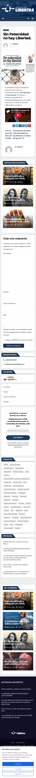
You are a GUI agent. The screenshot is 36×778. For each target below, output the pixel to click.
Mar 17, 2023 (10, 667)
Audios (24, 745)
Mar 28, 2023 (10, 647)
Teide (11, 524)
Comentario (7, 253)
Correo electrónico (9, 303)
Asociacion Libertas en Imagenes (12, 745)
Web (4, 315)
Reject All (18, 774)
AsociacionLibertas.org (12, 100)
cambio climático (18, 471)
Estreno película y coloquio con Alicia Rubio (15, 178)
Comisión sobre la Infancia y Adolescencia (16, 479)
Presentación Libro (25, 517)
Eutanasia (15, 496)
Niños (26, 510)
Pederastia (15, 517)
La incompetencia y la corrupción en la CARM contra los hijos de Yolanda (17, 222)
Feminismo (23, 496)
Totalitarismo (19, 524)
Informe (6, 507)
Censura (6, 475)
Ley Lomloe (26, 507)
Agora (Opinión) (20, 742)
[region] (18, 762)
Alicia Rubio (7, 471)
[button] (28, 18)
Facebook (6, 387)
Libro (12, 510)
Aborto (6, 464)
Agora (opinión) (9, 216)
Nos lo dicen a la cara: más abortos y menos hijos (16, 664)
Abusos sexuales (15, 464)
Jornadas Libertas (16, 507)
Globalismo (7, 500)
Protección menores (10, 521)
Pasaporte (7, 517)
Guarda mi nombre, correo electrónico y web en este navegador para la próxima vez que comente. (17, 332)
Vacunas (17, 528)
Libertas (15, 44)
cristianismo (7, 486)
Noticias (6, 30)
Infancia (28, 503)
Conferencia (8, 173)
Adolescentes (19, 468)
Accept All (18, 764)
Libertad (6, 510)
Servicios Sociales (23, 521)
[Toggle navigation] (33, 18)
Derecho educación (9, 489)
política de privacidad (15, 445)
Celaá (27, 471)
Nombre (6, 292)
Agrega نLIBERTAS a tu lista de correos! (18, 340)
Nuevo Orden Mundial (10, 514)
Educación (7, 496)
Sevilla (6, 524)
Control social (17, 482)
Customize (18, 769)
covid (25, 482)
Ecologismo (22, 493)
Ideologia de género (20, 659)
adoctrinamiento (8, 468)
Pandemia (22, 514)
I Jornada (21, 503)
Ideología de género (10, 503)
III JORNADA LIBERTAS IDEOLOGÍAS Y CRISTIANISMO (17, 623)
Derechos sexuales (23, 489)
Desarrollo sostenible (10, 493)
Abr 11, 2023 (10, 607)
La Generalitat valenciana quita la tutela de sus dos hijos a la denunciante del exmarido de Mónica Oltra (17, 558)
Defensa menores (18, 486)
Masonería (19, 510)
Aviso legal (30, 745)
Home (13, 742)
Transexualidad (8, 528)
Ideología (15, 500)
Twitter (5, 392)
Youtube (6, 401)
